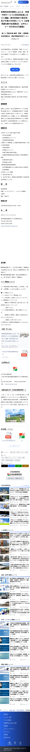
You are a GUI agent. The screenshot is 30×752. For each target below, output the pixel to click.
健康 (23, 457)
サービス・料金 (7, 717)
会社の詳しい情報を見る (15, 478)
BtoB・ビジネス (20, 452)
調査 (27, 452)
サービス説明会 (7, 720)
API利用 (6, 734)
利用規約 (6, 725)
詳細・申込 (15, 69)
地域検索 (6, 6)
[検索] (15, 2)
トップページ (5, 710)
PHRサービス (8, 457)
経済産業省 (17, 460)
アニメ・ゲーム (25, 6)
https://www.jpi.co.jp (11, 384)
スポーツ (18, 6)
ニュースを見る (24, 485)
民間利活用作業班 (9, 460)
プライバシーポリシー (9, 728)
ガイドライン (7, 731)
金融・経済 (12, 452)
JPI (2, 457)
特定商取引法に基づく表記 (10, 723)
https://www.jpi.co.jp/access (9, 226)
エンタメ (12, 6)
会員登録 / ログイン (23, 2)
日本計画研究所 (25, 44)
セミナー (15, 457)
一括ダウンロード (16, 446)
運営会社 (6, 714)
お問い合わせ (7, 737)
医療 (3, 460)
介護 (19, 457)
